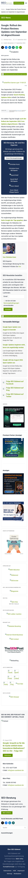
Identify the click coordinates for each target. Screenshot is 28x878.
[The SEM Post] (14, 650)
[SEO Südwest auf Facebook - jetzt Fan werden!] (11, 672)
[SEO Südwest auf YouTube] (20, 684)
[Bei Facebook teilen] (6, 47)
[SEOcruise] (14, 580)
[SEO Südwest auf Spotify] (17, 672)
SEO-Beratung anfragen (18, 3)
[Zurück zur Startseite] (7, 3)
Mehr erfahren (7, 813)
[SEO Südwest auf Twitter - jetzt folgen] (6, 684)
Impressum (21, 870)
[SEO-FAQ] (14, 602)
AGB (14, 870)
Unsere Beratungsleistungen (14, 158)
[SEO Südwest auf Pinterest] (11, 678)
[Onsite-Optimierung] (14, 544)
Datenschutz (7, 870)
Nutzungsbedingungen (11, 303)
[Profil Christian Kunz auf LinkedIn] (17, 678)
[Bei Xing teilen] (13, 47)
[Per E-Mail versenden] (20, 47)
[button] (26, 3)
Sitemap (9, 873)
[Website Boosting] (14, 626)
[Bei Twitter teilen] (2, 47)
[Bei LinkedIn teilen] (9, 47)
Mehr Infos (19, 859)
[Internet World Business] (14, 635)
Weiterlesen (7, 755)
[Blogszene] (14, 591)
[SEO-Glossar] (14, 697)
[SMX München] (14, 570)
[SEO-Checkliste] (14, 417)
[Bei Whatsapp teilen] (16, 47)
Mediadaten (17, 873)
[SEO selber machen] (14, 614)
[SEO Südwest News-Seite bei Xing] (12, 684)
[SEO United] (14, 639)
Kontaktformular (8, 867)
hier (19, 266)
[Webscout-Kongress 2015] (14, 575)
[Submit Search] (25, 827)
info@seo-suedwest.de (16, 770)
